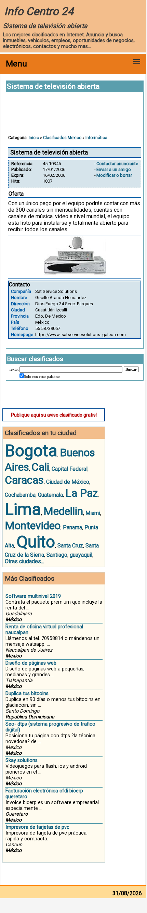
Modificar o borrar (114, 175)
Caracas (24, 479)
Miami (92, 513)
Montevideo (33, 525)
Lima (23, 509)
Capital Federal (70, 469)
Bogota (31, 450)
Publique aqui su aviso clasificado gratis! (54, 415)
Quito (35, 542)
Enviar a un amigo (113, 169)
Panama (72, 527)
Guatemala (50, 495)
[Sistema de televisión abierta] (75, 273)
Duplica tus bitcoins (27, 693)
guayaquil (81, 555)
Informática (96, 137)
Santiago (56, 555)
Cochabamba (20, 495)
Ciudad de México (67, 482)
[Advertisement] (75, 117)
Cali (40, 466)
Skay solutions (21, 760)
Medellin (63, 511)
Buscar (131, 369)
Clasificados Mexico (62, 137)
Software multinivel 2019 (33, 596)
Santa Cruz (70, 545)
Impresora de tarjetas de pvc (37, 827)
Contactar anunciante (117, 163)
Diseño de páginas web (30, 663)
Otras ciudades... (24, 561)
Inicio (34, 137)
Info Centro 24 (39, 11)
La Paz (81, 492)
